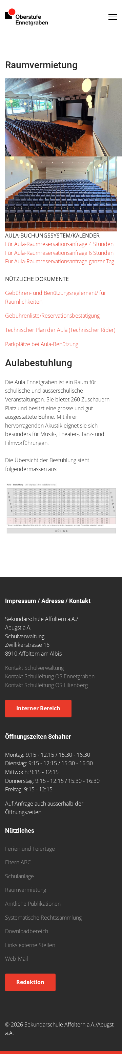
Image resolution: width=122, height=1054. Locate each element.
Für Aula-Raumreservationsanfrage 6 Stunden (59, 253)
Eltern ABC (18, 862)
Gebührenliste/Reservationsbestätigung (52, 315)
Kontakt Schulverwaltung (34, 668)
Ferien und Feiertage (30, 848)
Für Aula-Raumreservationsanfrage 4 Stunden (59, 244)
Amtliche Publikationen (33, 903)
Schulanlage (19, 876)
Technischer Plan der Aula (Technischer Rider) (60, 330)
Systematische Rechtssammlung (43, 917)
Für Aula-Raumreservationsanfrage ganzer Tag (59, 261)
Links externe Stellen (30, 945)
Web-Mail (16, 958)
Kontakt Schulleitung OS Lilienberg (46, 685)
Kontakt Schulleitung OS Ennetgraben (50, 676)
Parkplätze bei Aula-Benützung (41, 344)
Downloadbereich (26, 931)
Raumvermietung (25, 889)
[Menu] (112, 17)
